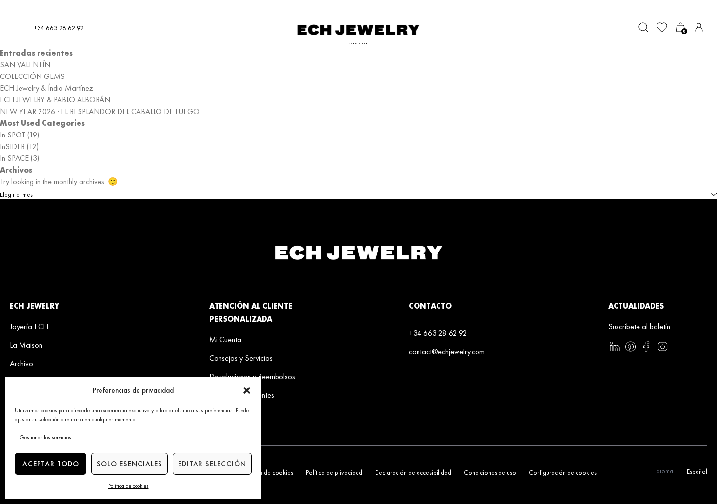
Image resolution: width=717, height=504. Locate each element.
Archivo (21, 363)
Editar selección (212, 464)
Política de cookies (128, 486)
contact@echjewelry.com (447, 352)
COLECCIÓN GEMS (32, 76)
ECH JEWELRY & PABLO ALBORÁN (55, 100)
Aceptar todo (50, 464)
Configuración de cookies (563, 472)
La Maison (26, 345)
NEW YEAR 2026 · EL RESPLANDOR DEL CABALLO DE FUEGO (99, 111)
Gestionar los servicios (45, 437)
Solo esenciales (129, 464)
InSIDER (12, 146)
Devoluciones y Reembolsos (252, 376)
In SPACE (14, 158)
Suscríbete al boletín (639, 326)
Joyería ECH (29, 326)
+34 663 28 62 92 (59, 27)
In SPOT (12, 135)
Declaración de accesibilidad (413, 472)
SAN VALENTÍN (25, 64)
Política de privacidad (334, 472)
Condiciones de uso (490, 472)
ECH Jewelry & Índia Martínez (46, 88)
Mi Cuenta (225, 339)
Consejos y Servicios (241, 358)
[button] (247, 390)
